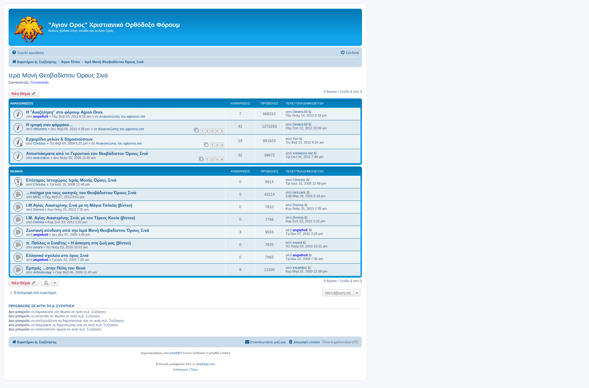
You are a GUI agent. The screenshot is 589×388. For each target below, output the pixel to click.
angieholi (40, 116)
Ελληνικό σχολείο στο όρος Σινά (57, 255)
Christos (39, 143)
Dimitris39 (300, 112)
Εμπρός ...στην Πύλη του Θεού (56, 268)
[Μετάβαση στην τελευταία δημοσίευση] (310, 112)
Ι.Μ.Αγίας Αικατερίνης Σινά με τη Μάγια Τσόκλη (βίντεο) (79, 205)
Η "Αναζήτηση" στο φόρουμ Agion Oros (64, 112)
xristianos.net (303, 153)
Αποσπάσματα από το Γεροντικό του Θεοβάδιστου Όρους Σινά (87, 153)
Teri (295, 139)
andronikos (41, 158)
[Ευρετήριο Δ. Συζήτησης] (29, 27)
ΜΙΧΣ (37, 197)
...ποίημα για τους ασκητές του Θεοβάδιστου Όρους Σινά (81, 192)
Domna (38, 209)
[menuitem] (28, 52)
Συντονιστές (40, 82)
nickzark (299, 192)
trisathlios (300, 267)
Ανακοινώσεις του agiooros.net (122, 116)
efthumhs (40, 129)
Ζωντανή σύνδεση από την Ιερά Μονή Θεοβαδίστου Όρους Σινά (87, 230)
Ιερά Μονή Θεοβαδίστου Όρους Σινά (58, 75)
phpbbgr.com (205, 364)
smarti (37, 247)
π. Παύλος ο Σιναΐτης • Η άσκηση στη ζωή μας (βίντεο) (78, 243)
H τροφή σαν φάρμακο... (49, 124)
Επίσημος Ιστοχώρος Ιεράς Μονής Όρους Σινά (71, 180)
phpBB (175, 353)
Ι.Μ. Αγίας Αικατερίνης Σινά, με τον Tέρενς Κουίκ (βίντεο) (80, 218)
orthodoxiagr (42, 272)
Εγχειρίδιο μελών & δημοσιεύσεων (59, 139)
